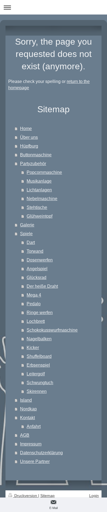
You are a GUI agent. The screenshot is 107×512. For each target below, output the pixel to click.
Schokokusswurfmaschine (52, 330)
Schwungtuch (40, 382)
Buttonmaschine (36, 155)
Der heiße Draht (42, 286)
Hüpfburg (29, 146)
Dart (31, 242)
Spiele (26, 233)
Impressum (30, 444)
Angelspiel (37, 268)
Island (26, 400)
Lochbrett (36, 321)
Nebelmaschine (42, 198)
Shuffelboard (39, 356)
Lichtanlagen (39, 190)
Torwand (35, 251)
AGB (24, 435)
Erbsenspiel (38, 365)
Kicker (33, 347)
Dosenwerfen (40, 260)
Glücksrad (36, 277)
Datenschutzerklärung (41, 452)
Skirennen (37, 391)
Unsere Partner (35, 461)
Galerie (27, 225)
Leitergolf (36, 374)
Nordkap (28, 409)
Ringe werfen (40, 312)
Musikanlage (39, 181)
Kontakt (27, 417)
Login (94, 495)
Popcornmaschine (44, 172)
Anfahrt (34, 426)
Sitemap (47, 495)
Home (26, 128)
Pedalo (34, 303)
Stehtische (37, 207)
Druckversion (25, 495)
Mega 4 (34, 295)
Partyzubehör (33, 163)
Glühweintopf (39, 216)
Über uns (29, 137)
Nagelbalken (39, 338)
